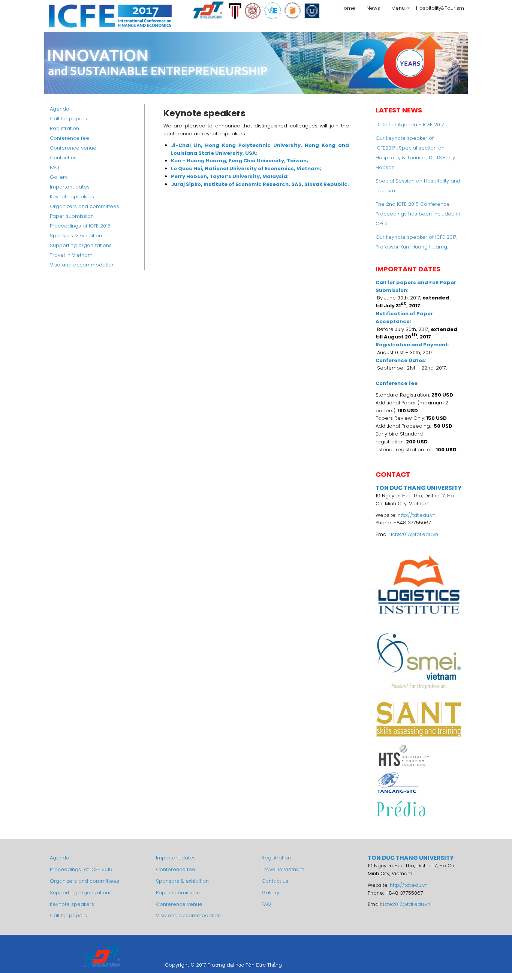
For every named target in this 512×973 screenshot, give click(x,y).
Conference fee (69, 138)
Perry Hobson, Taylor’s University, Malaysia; (230, 176)
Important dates (70, 186)
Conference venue (73, 147)
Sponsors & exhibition (182, 881)
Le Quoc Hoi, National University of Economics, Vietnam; (246, 168)
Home (347, 8)
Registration (64, 128)
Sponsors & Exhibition (76, 235)
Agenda (59, 108)
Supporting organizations (81, 245)
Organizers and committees (84, 206)
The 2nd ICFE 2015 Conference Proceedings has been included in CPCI (418, 214)
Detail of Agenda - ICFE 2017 (410, 124)
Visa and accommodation (82, 264)
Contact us (63, 157)
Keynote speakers (72, 196)
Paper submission (72, 216)
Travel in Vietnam (71, 255)
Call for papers (68, 118)
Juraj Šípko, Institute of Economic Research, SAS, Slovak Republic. (260, 184)
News (373, 8)
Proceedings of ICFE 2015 (80, 225)
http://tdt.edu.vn (417, 515)
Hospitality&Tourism (440, 8)
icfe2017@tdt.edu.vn (414, 534)
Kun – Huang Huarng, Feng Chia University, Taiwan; (239, 160)
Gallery (58, 177)
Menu (400, 10)
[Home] (109, 16)
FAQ (54, 167)
